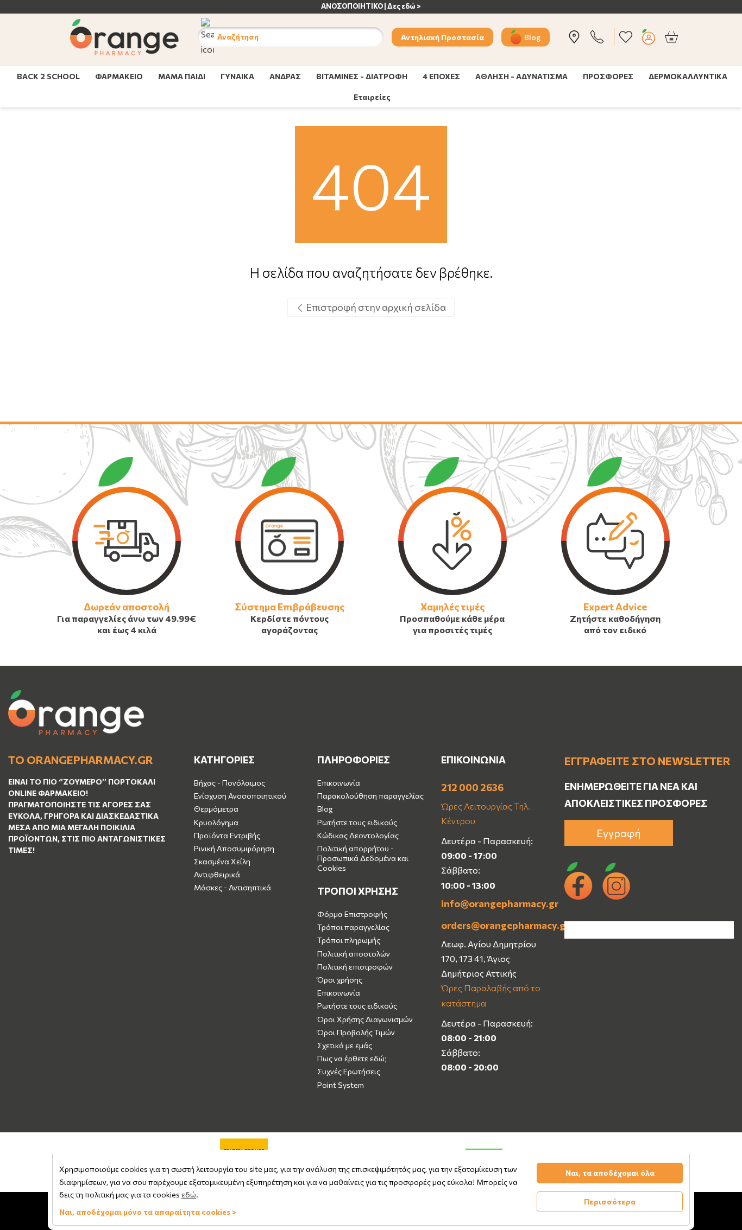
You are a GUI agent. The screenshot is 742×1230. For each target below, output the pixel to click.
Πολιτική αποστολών (353, 953)
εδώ (188, 1194)
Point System (340, 1084)
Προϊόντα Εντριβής (227, 835)
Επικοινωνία (338, 782)
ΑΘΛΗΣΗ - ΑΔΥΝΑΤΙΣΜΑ (521, 76)
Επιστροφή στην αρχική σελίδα (375, 307)
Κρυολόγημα (216, 822)
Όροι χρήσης (339, 979)
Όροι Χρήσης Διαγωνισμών (365, 1019)
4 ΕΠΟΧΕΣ (441, 76)
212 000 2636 (472, 787)
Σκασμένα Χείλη (222, 861)
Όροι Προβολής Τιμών (356, 1032)
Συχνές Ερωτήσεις (348, 1071)
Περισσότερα (610, 1201)
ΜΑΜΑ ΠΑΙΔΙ (181, 76)
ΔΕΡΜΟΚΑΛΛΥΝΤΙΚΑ (688, 76)
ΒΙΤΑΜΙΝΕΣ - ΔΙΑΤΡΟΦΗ (361, 76)
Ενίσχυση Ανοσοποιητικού (240, 795)
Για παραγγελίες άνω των (110, 618)
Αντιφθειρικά (217, 874)
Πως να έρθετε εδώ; (352, 1058)
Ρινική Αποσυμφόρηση (234, 848)
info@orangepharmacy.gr (495, 903)
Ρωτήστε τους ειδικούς (357, 822)
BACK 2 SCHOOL (48, 76)
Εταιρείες (372, 96)
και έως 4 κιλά (126, 629)
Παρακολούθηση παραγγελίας (370, 795)
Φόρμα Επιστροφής (352, 914)
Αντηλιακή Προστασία (442, 36)
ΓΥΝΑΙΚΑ (237, 76)
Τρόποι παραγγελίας (353, 927)
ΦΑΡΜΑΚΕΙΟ (119, 76)
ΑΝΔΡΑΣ (285, 76)
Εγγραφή (618, 832)
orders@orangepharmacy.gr (495, 925)
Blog (532, 36)
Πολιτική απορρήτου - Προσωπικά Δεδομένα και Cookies (362, 858)
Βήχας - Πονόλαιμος (229, 782)
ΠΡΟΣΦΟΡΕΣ (608, 76)
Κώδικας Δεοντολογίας (358, 835)
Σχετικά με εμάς (344, 1045)
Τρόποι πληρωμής (348, 940)
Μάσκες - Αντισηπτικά (232, 887)
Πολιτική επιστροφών (355, 966)
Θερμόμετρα (216, 808)
